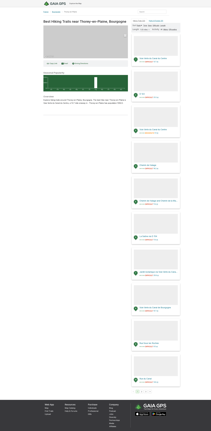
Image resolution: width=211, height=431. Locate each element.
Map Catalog (70, 408)
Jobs (111, 414)
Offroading (173, 29)
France (45, 12)
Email (64, 63)
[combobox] (150, 11)
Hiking (165, 29)
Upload (48, 414)
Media (111, 423)
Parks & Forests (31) (156, 21)
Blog (111, 408)
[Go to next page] (150, 391)
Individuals (92, 408)
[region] (85, 41)
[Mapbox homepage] (49, 56)
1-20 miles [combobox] (144, 29)
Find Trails (49, 411)
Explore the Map (76, 3)
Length (163, 25)
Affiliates (112, 426)
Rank (139, 25)
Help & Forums (71, 411)
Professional (93, 411)
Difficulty (156, 25)
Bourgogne (56, 12)
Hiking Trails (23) (139, 21)
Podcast (112, 411)
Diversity (112, 417)
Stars (150, 25)
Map (46, 408)
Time (145, 25)
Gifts (90, 414)
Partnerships (114, 420)
